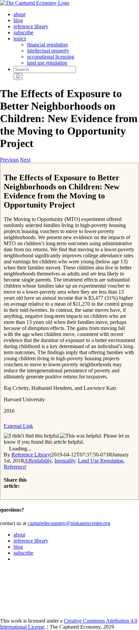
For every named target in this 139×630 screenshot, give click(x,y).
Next (25, 159)
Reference (14, 467)
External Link (18, 426)
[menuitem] (19, 14)
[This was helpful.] (81, 436)
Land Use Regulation (100, 461)
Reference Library (30, 454)
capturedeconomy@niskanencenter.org (69, 523)
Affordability (38, 461)
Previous (9, 159)
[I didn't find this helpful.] (32, 436)
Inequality (64, 461)
